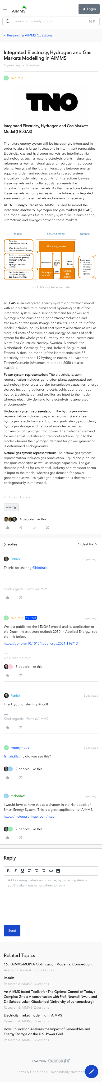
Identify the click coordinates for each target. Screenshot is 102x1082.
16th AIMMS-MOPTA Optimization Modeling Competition (48, 964)
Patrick (15, 559)
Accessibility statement (68, 1072)
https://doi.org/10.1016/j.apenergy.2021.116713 (41, 643)
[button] (5, 10)
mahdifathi (19, 796)
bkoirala (17, 78)
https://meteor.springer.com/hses (29, 817)
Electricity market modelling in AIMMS (33, 1015)
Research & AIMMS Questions (29, 35)
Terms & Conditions (32, 1072)
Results (9, 978)
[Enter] (7, 21)
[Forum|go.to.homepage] (19, 9)
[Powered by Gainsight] (51, 1062)
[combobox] (51, 21)
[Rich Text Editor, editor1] (51, 899)
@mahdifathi (13, 756)
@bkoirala (39, 568)
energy (11, 507)
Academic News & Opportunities (29, 970)
